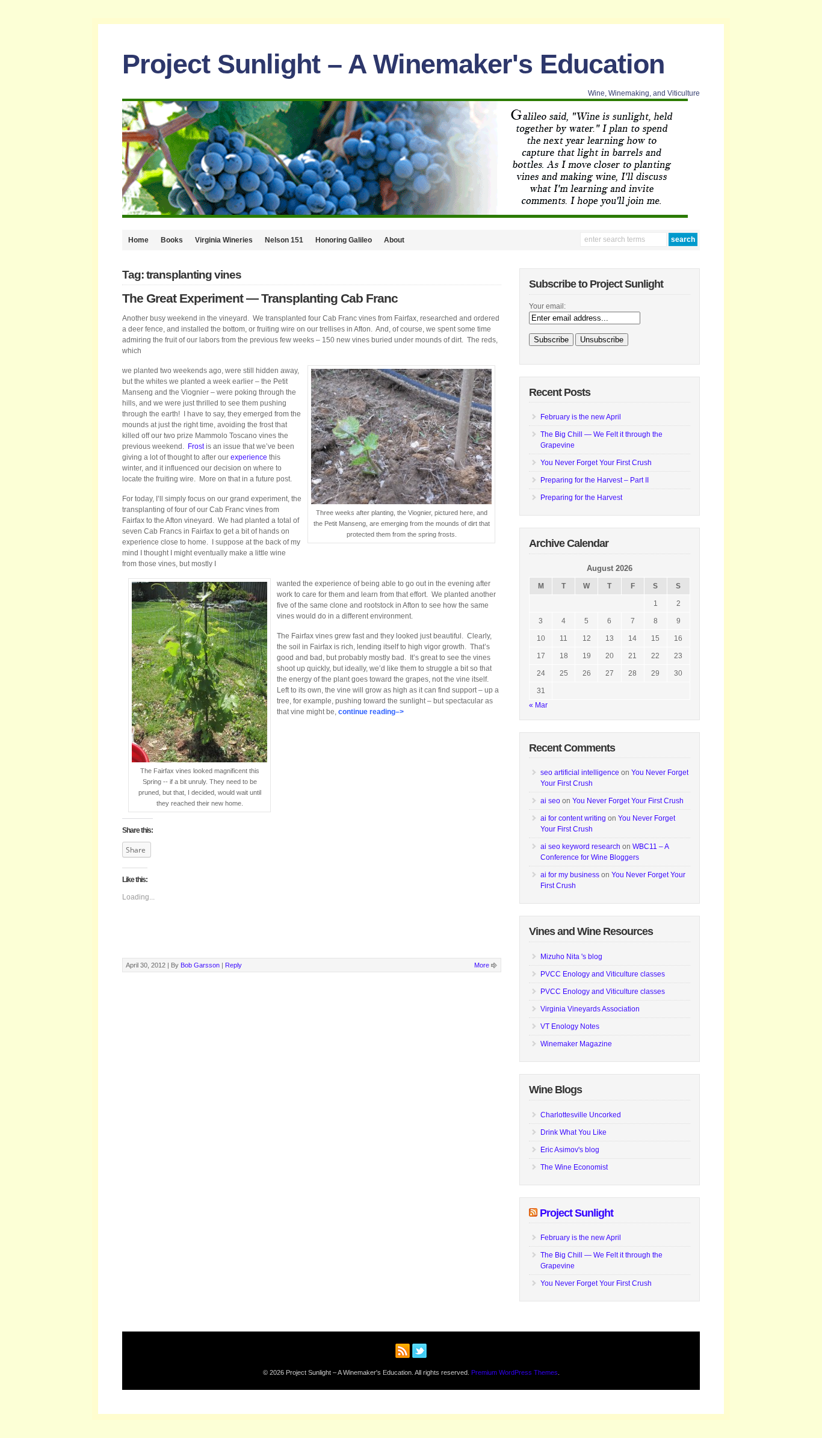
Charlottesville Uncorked (580, 1115)
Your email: (547, 306)
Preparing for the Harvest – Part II (594, 480)
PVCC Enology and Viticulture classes (602, 974)
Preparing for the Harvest (581, 497)
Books (172, 240)
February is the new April (580, 417)
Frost (197, 446)
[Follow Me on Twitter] (419, 1349)
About (394, 240)
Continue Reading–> (371, 712)
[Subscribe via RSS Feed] (402, 1349)
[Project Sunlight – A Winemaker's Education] (405, 215)
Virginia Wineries (224, 240)
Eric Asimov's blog (569, 1150)
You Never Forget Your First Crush (596, 462)
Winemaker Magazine (576, 1044)
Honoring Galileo (343, 240)
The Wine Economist (574, 1167)
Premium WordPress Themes (514, 1372)
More (481, 965)
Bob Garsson (200, 965)
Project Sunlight (576, 1213)
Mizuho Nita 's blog (571, 956)
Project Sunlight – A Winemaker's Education (393, 64)
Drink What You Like (573, 1132)
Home (138, 240)
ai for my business (569, 875)
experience (248, 457)
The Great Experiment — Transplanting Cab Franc (260, 298)
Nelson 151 (284, 240)
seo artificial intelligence (579, 772)
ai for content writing (573, 818)
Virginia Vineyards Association (590, 1009)
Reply (233, 965)
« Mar (538, 705)
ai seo (550, 801)
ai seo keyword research (580, 846)
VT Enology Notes (569, 1026)
